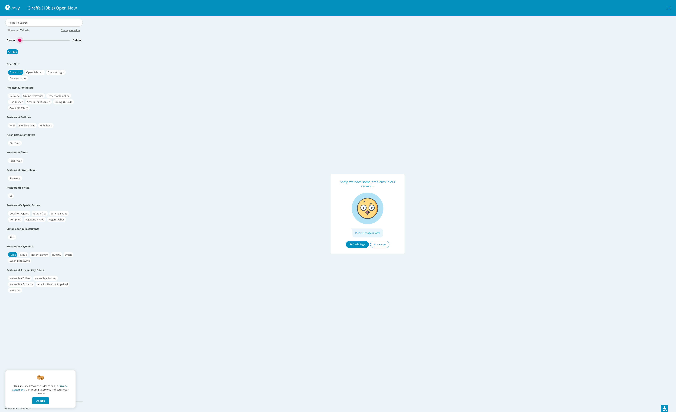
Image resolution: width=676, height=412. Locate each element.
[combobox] (44, 23)
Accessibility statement (18, 408)
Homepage (380, 244)
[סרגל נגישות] (664, 408)
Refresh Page (357, 244)
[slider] (44, 40)
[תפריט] (669, 8)
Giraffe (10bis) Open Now (52, 8)
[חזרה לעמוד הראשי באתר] (12, 8)
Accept (40, 400)
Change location (70, 30)
